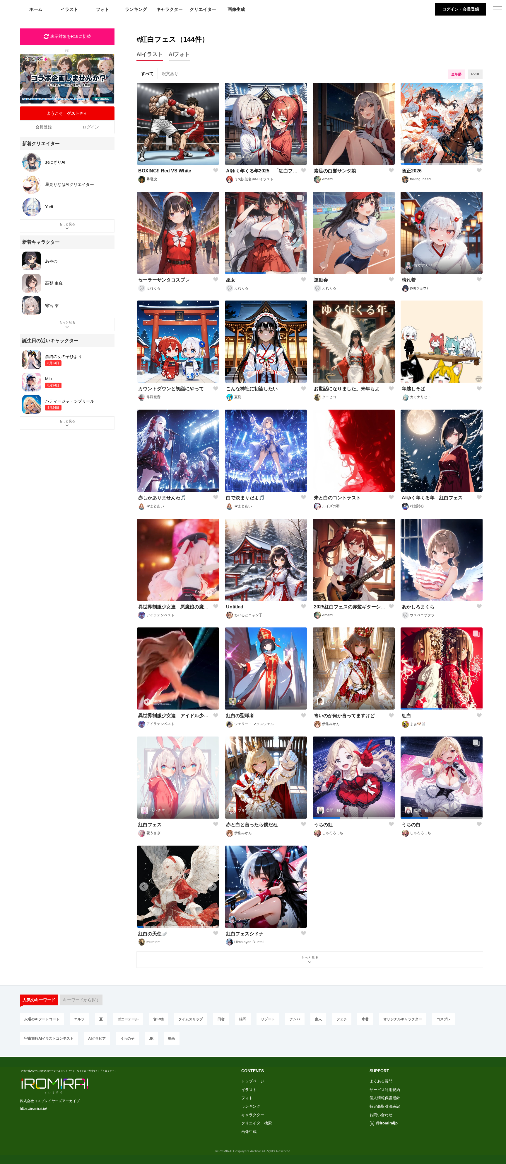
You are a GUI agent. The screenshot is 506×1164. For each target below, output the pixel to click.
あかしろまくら (418, 606)
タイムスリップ (190, 1019)
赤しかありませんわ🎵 (162, 497)
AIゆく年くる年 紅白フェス (432, 497)
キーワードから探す (81, 999)
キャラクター (169, 9)
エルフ (79, 1019)
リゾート (268, 1019)
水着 (365, 1019)
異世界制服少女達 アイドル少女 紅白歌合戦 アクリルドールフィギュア (174, 715)
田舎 (221, 1019)
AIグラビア (97, 1038)
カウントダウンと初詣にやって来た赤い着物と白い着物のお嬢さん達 (174, 388)
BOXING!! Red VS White (164, 170)
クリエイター (203, 9)
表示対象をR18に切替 (70, 36)
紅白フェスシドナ (245, 933)
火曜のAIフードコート (41, 1019)
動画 (171, 1038)
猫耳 (242, 1019)
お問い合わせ (381, 1115)
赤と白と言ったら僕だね (252, 824)
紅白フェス (150, 824)
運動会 (321, 279)
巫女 (230, 279)
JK (151, 1038)
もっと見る (310, 958)
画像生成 (236, 9)
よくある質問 (381, 1081)
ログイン (91, 127)
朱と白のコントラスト (337, 497)
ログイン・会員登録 (460, 9)
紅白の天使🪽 (152, 933)
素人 (318, 1019)
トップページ (252, 1081)
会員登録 (43, 127)
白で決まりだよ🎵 (245, 497)
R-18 (475, 74)
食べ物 (158, 1019)
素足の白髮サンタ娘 (335, 170)
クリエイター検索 (256, 1123)
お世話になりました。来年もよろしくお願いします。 (350, 388)
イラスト (69, 9)
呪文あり (170, 73)
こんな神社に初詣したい (252, 388)
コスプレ (444, 1019)
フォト (102, 9)
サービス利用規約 (385, 1089)
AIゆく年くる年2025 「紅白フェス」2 (262, 170)
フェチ (341, 1019)
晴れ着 (409, 279)
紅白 (406, 715)
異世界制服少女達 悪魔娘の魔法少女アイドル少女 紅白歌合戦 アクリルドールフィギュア (174, 606)
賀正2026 (412, 170)
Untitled (234, 606)
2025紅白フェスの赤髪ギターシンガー (350, 606)
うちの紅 (323, 824)
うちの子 (127, 1038)
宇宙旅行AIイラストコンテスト (48, 1038)
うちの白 (411, 824)
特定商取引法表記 (385, 1106)
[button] (411, 164)
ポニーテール (128, 1019)
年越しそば (413, 388)
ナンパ (295, 1019)
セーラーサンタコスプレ (164, 279)
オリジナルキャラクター (402, 1019)
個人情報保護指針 (385, 1098)
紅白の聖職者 (240, 715)
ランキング (136, 9)
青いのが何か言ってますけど (344, 715)
